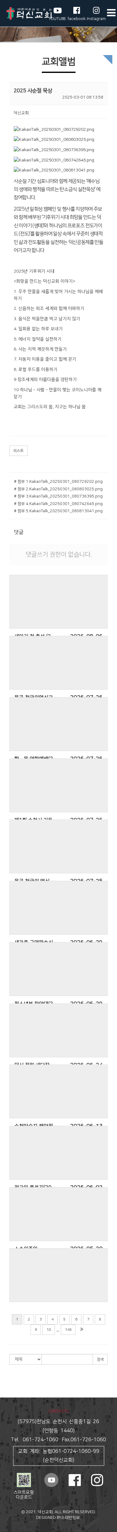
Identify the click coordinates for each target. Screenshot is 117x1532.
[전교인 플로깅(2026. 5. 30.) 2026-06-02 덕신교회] (58, 1153)
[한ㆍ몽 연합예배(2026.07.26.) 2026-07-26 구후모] (58, 724)
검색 (100, 1359)
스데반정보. (71, 1518)
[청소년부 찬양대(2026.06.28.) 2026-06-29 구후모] (58, 969)
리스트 (18, 451)
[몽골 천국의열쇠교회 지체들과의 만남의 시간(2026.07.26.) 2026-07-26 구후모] (58, 663)
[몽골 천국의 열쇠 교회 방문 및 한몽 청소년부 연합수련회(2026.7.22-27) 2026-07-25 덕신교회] (58, 846)
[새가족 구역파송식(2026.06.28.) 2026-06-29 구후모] (58, 908)
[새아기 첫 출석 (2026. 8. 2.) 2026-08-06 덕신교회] (58, 602)
